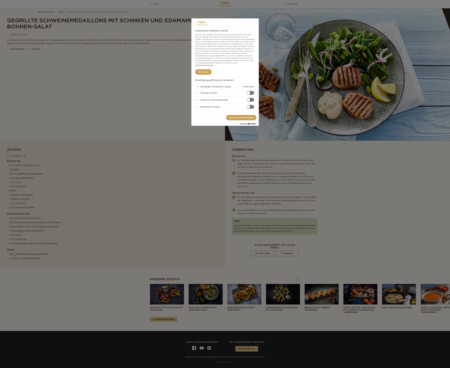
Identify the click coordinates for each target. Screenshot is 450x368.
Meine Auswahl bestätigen (241, 118)
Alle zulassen (203, 72)
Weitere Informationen (204, 65)
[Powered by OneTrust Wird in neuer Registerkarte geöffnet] (249, 124)
